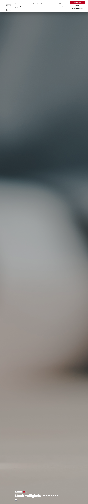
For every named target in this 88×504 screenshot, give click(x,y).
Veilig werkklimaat (18, 491)
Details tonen (17, 10)
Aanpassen (77, 5)
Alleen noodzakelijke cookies (77, 8)
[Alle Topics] (26, 492)
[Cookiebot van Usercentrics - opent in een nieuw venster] (8, 10)
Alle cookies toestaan (77, 2)
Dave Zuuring (21, 500)
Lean (24, 491)
